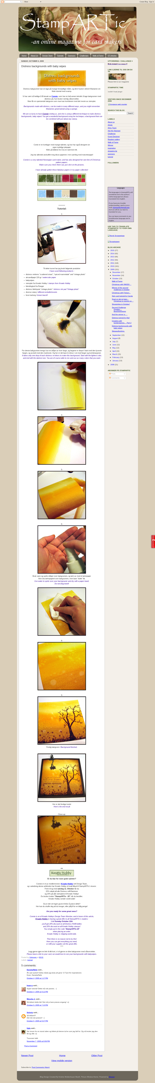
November (116, 275)
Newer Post (27, 1055)
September (116, 335)
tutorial (30, 960)
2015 (112, 250)
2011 (112, 263)
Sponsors (71, 56)
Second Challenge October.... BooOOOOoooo (119, 309)
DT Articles (112, 56)
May (114, 348)
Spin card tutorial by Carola (122, 296)
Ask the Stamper (114, 131)
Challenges (84, 56)
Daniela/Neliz (32, 970)
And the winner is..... (120, 314)
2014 (112, 253)
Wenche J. (31, 999)
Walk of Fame (98, 56)
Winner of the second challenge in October (121, 289)
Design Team (47, 56)
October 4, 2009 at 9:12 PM (37, 992)
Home (24, 56)
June (114, 345)
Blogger (112, 1077)
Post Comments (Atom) (41, 1067)
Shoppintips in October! (121, 304)
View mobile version (61, 1060)
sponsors (111, 154)
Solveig (30, 1012)
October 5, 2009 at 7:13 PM (37, 1005)
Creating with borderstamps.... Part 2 (121, 322)
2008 (112, 365)
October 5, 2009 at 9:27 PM (37, 1021)
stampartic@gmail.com (121, 208)
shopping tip (112, 151)
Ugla (29, 1028)
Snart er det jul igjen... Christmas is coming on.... (123, 300)
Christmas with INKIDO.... (121, 284)
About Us (34, 56)
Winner (110, 145)
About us (111, 122)
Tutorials (60, 56)
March (115, 354)
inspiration (112, 148)
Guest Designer (114, 137)
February (116, 357)
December (116, 272)
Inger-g (30, 985)
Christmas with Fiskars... (121, 293)
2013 (112, 257)
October (115, 278)
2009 (112, 269)
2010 (112, 266)
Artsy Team (112, 128)
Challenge (112, 134)
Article (110, 125)
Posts (113, 374)
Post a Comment (30, 1046)
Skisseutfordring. (118, 331)
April (114, 351)
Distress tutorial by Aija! (121, 318)
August (115, 338)
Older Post (96, 1055)
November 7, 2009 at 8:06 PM (38, 1041)
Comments (115, 378)
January (115, 361)
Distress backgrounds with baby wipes (122, 327)
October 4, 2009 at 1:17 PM (37, 978)
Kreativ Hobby (67, 884)
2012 (112, 260)
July (114, 341)
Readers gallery (114, 139)
